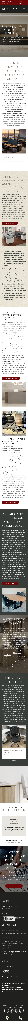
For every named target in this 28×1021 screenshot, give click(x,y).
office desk (13, 198)
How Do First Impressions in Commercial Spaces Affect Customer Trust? (14, 933)
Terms (10, 1007)
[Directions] (7, 1018)
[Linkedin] (23, 1011)
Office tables (6, 530)
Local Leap (21, 1007)
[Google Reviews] (16, 1011)
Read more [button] (14, 833)
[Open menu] (24, 9)
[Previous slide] (3, 146)
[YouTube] (19, 1011)
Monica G (14, 820)
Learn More (20, 2)
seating (11, 449)
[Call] (21, 1018)
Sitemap (14, 1007)
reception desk (9, 323)
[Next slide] (25, 146)
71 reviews (17, 842)
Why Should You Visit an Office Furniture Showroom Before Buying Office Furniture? (13, 943)
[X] (8, 1011)
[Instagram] (12, 1011)
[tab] (12, 760)
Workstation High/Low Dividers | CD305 (11, 157)
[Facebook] (4, 1011)
